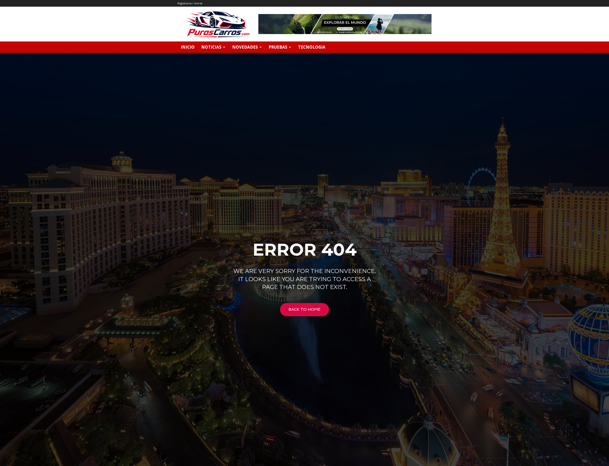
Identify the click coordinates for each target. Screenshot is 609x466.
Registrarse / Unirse (189, 3)
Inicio (188, 47)
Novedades (245, 47)
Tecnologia (311, 47)
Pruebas (278, 47)
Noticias (211, 47)
